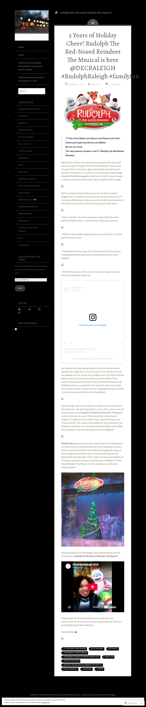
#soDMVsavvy (23, 116)
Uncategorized (23, 245)
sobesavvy (87, 669)
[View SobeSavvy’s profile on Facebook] (19, 309)
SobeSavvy (96, 84)
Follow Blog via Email (29, 258)
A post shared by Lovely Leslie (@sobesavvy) (92, 358)
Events (20, 165)
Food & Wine (23, 172)
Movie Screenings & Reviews (29, 186)
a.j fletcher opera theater (75, 648)
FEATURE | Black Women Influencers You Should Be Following (30, 66)
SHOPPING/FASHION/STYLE (28, 207)
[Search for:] (30, 91)
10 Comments (115, 84)
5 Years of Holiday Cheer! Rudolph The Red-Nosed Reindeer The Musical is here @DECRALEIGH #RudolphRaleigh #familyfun (100, 56)
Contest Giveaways (25, 151)
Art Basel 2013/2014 (25, 130)
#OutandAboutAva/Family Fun (29, 109)
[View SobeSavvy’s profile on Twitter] (29, 309)
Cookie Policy (46, 702)
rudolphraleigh (71, 669)
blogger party (97, 648)
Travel (20, 238)
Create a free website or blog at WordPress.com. (55, 695)
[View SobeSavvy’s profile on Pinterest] (19, 313)
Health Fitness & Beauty (27, 179)
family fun (109, 657)
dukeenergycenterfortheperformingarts (82, 657)
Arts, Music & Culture (26, 137)
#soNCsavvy (22, 123)
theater (100, 669)
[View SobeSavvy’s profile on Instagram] (39, 309)
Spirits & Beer (23, 221)
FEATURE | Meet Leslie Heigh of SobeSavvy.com (31, 79)
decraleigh (113, 648)
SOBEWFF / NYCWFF (25, 214)
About (21, 47)
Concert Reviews (24, 144)
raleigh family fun (71, 661)
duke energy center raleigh (75, 652)
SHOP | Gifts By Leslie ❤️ (27, 200)
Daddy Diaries (23, 158)
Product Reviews (24, 193)
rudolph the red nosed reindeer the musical (83, 665)
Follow (20, 288)
